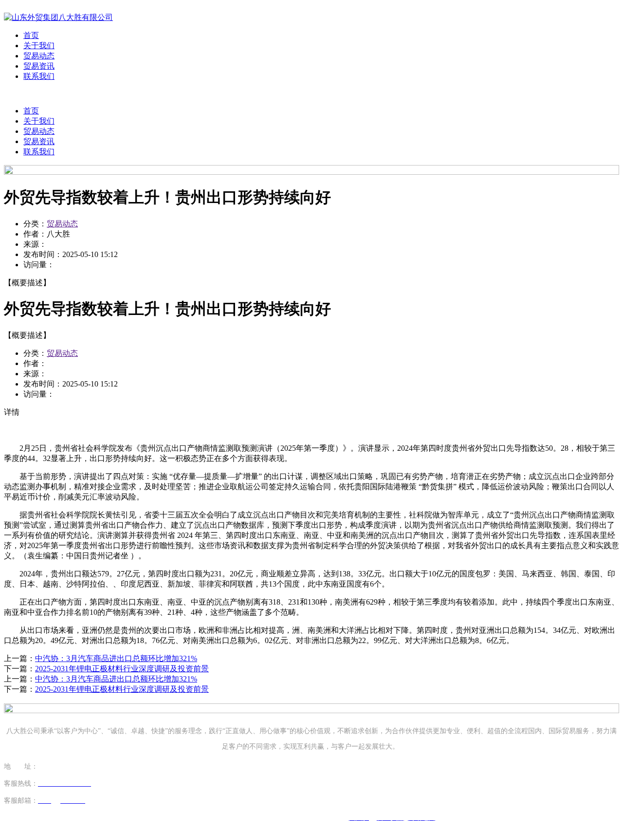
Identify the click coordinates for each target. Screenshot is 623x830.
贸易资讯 (39, 66)
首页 (31, 35)
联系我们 (39, 76)
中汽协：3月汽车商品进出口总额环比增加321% (116, 658)
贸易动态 (39, 56)
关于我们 (39, 45)
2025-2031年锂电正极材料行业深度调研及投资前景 (122, 668)
